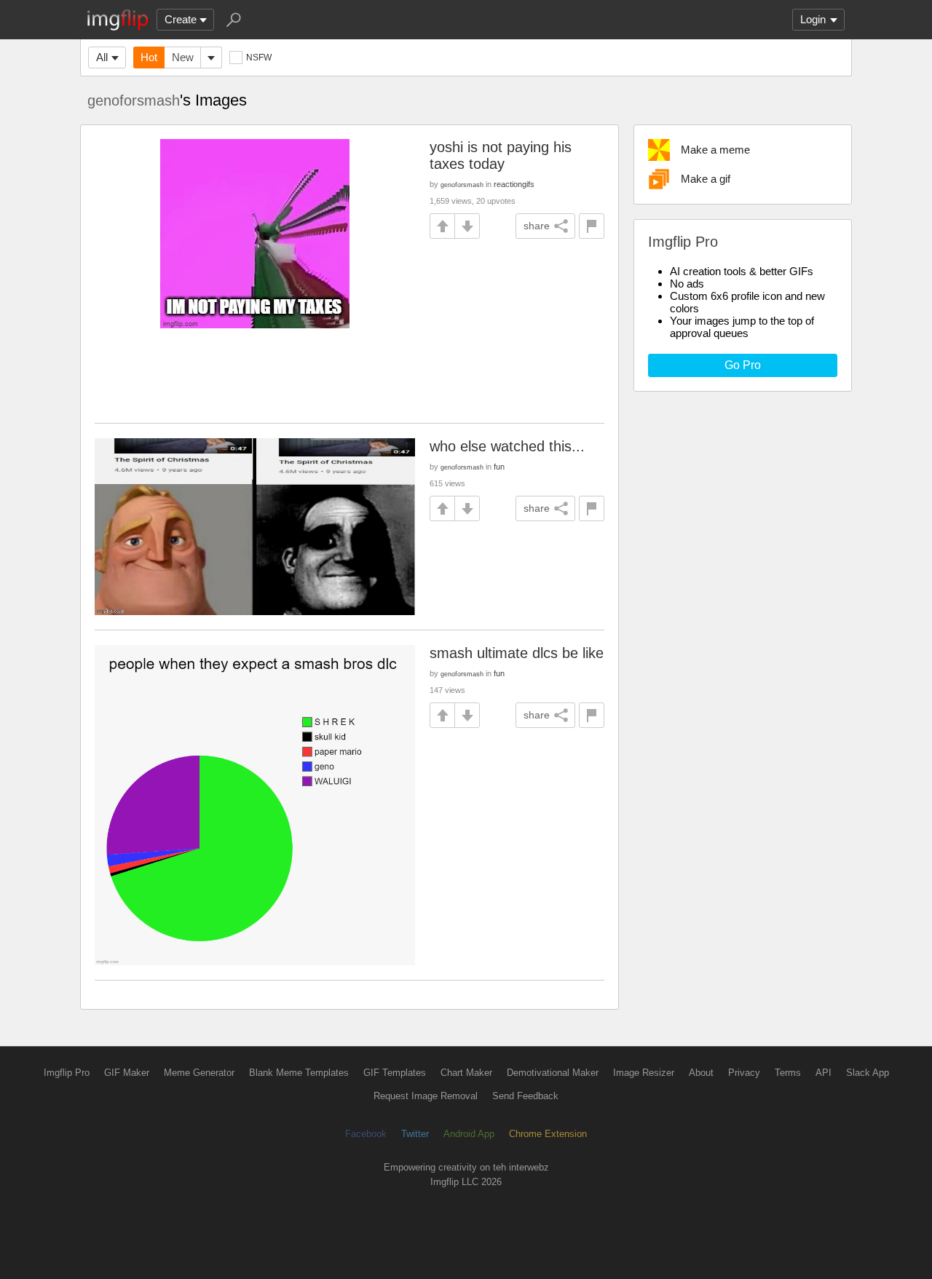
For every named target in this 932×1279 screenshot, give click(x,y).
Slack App (867, 1072)
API (824, 1072)
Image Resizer (643, 1072)
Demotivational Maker (553, 1072)
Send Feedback (525, 1095)
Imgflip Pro (67, 1072)
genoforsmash (133, 100)
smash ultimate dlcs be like (517, 653)
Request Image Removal (426, 1095)
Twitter (415, 1133)
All (102, 57)
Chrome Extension (548, 1133)
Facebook (366, 1133)
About (701, 1072)
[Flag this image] (591, 226)
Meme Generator (199, 1072)
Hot (149, 57)
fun (499, 466)
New (183, 57)
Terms (788, 1072)
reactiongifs (514, 184)
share (537, 225)
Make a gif (705, 179)
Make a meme (715, 149)
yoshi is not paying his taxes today (501, 155)
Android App (468, 1133)
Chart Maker (466, 1072)
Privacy (744, 1072)
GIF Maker (126, 1072)
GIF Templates (394, 1072)
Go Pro (742, 365)
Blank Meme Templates (299, 1072)
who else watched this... (507, 446)
